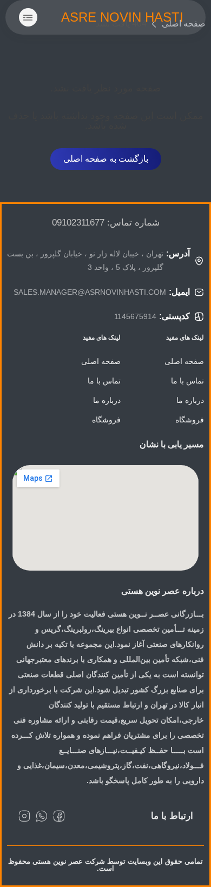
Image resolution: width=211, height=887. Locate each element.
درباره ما (190, 400)
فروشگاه (189, 419)
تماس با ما (187, 380)
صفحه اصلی (184, 361)
